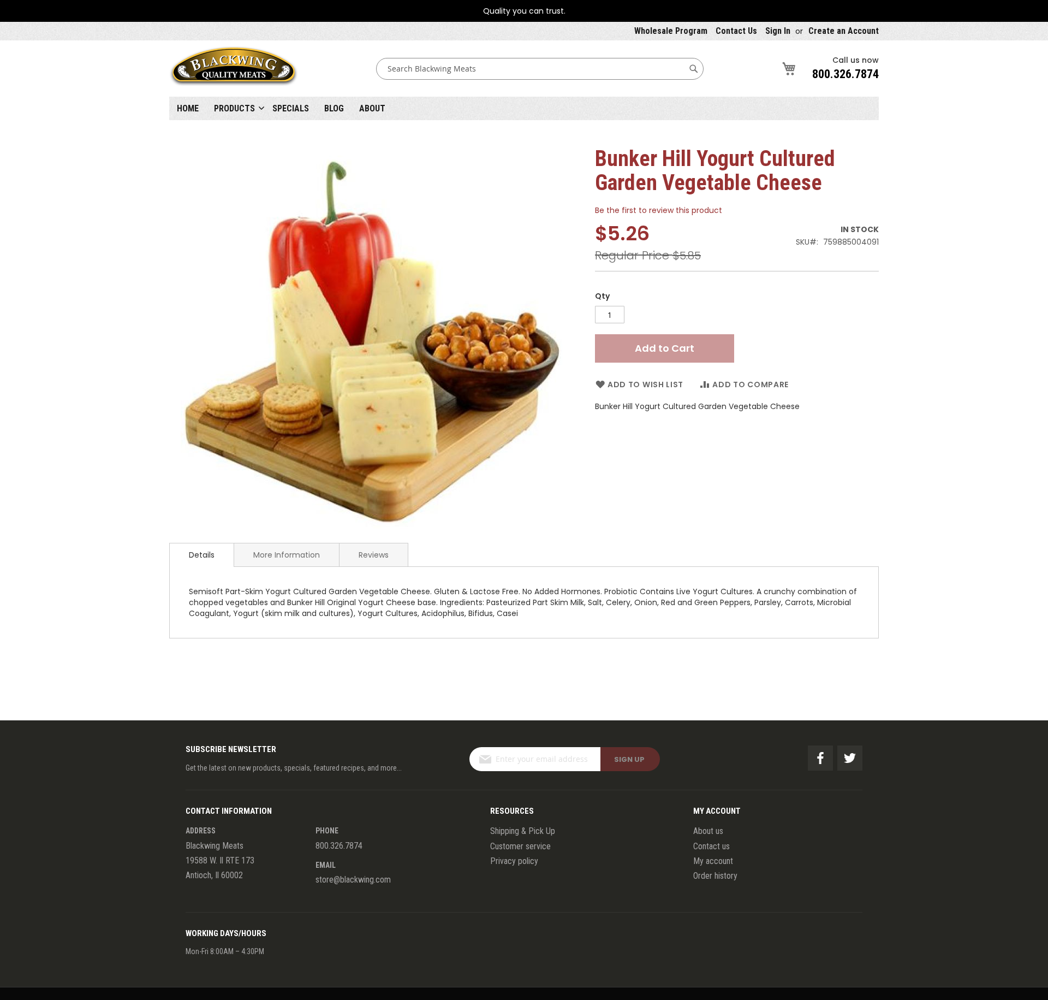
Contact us (711, 846)
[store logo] (233, 68)
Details (202, 554)
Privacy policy (514, 861)
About (372, 108)
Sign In (777, 31)
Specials (290, 108)
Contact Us (736, 31)
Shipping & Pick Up (522, 831)
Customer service (520, 846)
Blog (334, 108)
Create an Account (843, 31)
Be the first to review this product (658, 210)
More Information (286, 554)
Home (188, 108)
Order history (715, 876)
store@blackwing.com (353, 879)
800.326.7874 (845, 74)
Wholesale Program (670, 31)
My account (713, 861)
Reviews (374, 554)
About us (708, 831)
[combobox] (540, 69)
